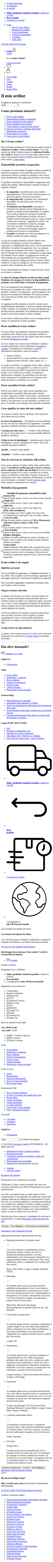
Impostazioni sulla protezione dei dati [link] (22, 1163)
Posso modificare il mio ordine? (20, 121)
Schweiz (20, 1517)
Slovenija (21, 1531)
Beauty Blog (12, 1097)
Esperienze (11, 1124)
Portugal (20, 1551)
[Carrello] (29, 71)
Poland (18, 1536)
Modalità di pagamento (16, 131)
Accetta (5, 1226)
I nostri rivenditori (14, 1100)
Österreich (22, 1504)
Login (9, 53)
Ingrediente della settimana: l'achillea (22, 703)
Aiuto (9, 25)
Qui (10, 396)
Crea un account (14, 63)
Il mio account (13, 685)
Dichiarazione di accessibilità (19, 1161)
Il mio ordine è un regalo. (17, 134)
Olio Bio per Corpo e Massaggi (20, 733)
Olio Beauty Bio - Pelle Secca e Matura (23, 736)
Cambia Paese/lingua (31, 1139)
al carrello (11, 8)
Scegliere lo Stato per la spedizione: (16, 102)
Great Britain (26, 1514)
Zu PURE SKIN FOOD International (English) (21, 1490)
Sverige (19, 1526)
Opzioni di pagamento (21, 35)
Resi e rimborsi (13, 680)
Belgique (21, 1539)
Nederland (22, 1549)
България (22, 1556)
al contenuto (12, 6)
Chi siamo (11, 1119)
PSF (8, 728)
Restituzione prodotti (21, 30)
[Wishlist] (9, 67)
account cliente (32, 636)
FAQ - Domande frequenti (18, 1110)
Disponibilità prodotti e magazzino (21, 119)
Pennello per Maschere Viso (19, 731)
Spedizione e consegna (16, 677)
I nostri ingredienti (14, 1102)
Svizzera (20, 1522)
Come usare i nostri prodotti (18, 1107)
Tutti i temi (16, 39)
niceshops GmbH (20, 1144)
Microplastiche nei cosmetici (19, 700)
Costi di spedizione (20, 32)
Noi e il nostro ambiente (17, 1093)
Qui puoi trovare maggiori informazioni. (18, 947)
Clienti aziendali (13, 687)
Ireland (18, 1558)
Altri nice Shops (13, 1170)
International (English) (38, 1500)
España (18, 1512)
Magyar (19, 1529)
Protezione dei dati (14, 1154)
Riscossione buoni (14, 1083)
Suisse (17, 1519)
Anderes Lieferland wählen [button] (12, 1495)
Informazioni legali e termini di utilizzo (23, 1151)
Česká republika (30, 1546)
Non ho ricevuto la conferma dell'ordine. (24, 129)
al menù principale (14, 3)
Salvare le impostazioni (11, 1468)
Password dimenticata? (16, 1078)
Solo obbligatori (17, 1226)
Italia (15, 1507)
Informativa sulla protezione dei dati (16, 1231)
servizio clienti (39, 480)
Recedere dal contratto (10, 1175)
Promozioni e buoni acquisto (19, 690)
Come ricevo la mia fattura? (18, 136)
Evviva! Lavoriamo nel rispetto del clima (24, 1095)
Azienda (10, 1168)
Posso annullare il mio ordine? (19, 124)
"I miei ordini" (19, 159)
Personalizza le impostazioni (37, 1226)
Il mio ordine (12, 675)
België (17, 1553)
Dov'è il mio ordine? (20, 27)
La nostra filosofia (14, 1105)
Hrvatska (21, 1534)
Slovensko (22, 1541)
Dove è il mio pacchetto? (17, 1081)
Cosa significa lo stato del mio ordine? (23, 126)
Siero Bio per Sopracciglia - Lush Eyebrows (25, 738)
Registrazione (12, 1076)
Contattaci (16, 37)
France (18, 1509)
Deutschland (25, 1502)
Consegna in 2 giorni (15, 20)
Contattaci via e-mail (13, 654)
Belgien (19, 1544)
